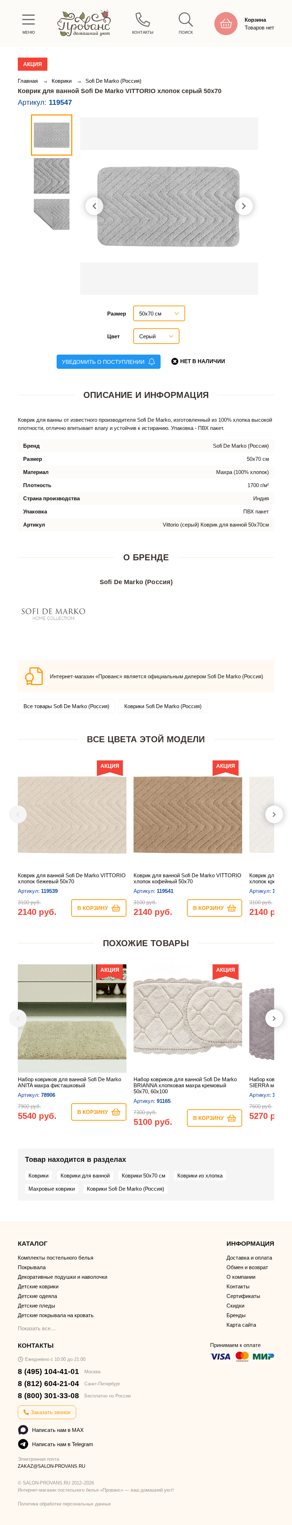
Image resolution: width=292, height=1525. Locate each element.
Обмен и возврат (247, 1267)
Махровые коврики (51, 1189)
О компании (240, 1277)
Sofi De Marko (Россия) (113, 81)
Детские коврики (38, 1286)
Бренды (236, 1315)
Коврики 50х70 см (143, 1176)
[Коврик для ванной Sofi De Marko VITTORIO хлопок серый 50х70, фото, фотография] (169, 206)
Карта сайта (241, 1325)
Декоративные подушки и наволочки (62, 1277)
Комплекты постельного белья (55, 1258)
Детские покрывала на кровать (56, 1315)
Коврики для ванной (85, 1176)
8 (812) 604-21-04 (48, 1383)
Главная (28, 81)
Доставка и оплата (249, 1258)
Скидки (235, 1306)
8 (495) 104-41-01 (48, 1371)
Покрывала (32, 1267)
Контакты (238, 1286)
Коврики (62, 81)
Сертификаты (243, 1296)
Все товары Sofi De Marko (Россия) (66, 706)
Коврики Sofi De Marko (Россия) (163, 706)
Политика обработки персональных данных (64, 1504)
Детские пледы (36, 1306)
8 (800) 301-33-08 (48, 1395)
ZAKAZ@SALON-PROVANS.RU (51, 1466)
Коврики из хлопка (200, 1176)
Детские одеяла (37, 1296)
